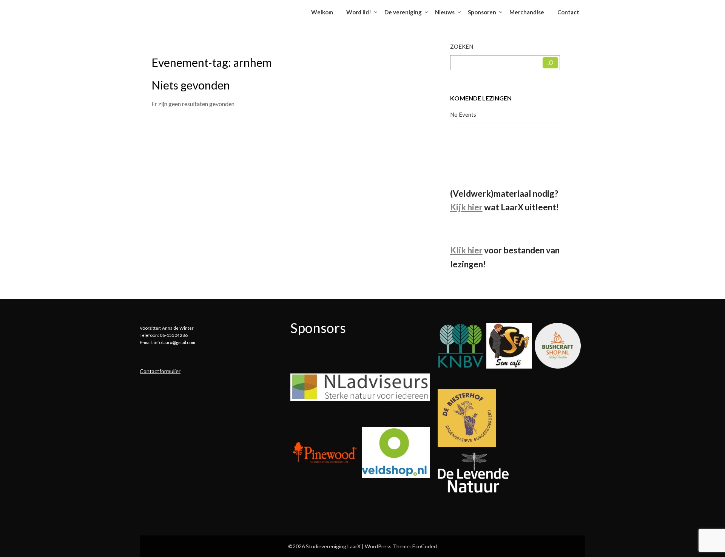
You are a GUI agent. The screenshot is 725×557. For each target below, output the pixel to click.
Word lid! (358, 12)
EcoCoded (424, 546)
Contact (568, 12)
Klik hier (466, 250)
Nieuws (445, 12)
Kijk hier (466, 207)
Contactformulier (160, 371)
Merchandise (526, 12)
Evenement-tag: (211, 62)
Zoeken (461, 46)
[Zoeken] (550, 62)
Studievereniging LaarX (186, 10)
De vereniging (403, 12)
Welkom (322, 12)
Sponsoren (482, 12)
